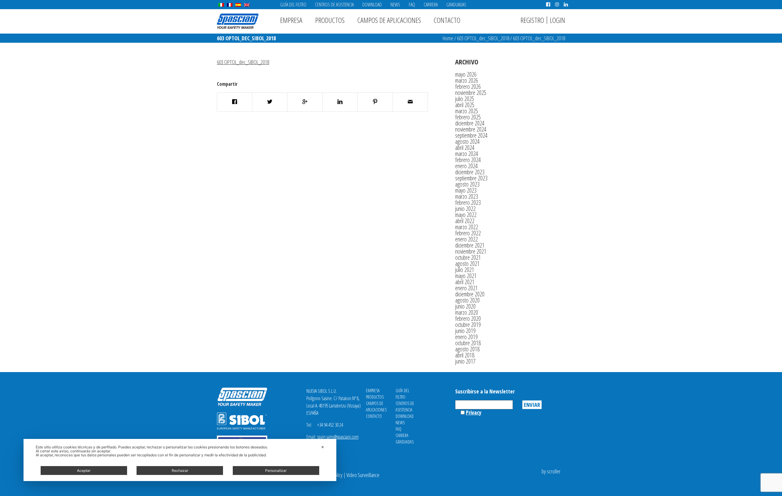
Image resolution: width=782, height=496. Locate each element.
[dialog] (180, 460)
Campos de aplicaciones (389, 20)
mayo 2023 (466, 190)
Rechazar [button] (180, 470)
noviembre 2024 (470, 129)
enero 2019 (466, 337)
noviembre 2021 (470, 251)
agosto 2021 (467, 263)
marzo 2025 (466, 111)
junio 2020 (465, 306)
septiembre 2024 (471, 135)
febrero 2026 (468, 86)
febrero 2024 (468, 160)
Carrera (431, 4)
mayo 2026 (466, 74)
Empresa (291, 20)
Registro (532, 20)
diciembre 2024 (469, 123)
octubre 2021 (468, 257)
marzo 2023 (466, 196)
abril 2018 (464, 355)
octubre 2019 (468, 324)
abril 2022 (464, 221)
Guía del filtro (293, 4)
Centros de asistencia (334, 4)
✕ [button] (322, 447)
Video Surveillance (362, 475)
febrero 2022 (468, 233)
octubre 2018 (468, 343)
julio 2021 (464, 270)
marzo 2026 (466, 80)
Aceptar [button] (83, 470)
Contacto (447, 20)
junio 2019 (465, 331)
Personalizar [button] (276, 470)
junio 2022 (465, 209)
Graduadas (456, 4)
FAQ (412, 4)
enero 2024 (466, 166)
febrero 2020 (468, 318)
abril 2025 (464, 105)
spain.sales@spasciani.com (338, 436)
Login (557, 20)
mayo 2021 (466, 276)
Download (372, 4)
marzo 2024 (466, 154)
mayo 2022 (466, 215)
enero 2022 (466, 239)
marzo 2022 (466, 227)
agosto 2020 (467, 300)
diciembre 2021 (469, 245)
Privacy (473, 412)
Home (448, 38)
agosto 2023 (467, 184)
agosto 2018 (467, 349)
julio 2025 (464, 99)
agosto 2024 (467, 141)
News (395, 4)
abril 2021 (464, 282)
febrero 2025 (468, 117)
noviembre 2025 (470, 93)
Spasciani (237, 21)
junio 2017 (465, 361)
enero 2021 (466, 288)
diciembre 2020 (469, 294)
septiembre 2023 (471, 178)
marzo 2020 (466, 312)
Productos (330, 20)
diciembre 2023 (469, 172)
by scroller (551, 471)
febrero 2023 (468, 202)
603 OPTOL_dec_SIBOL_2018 (483, 38)
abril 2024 (464, 147)
